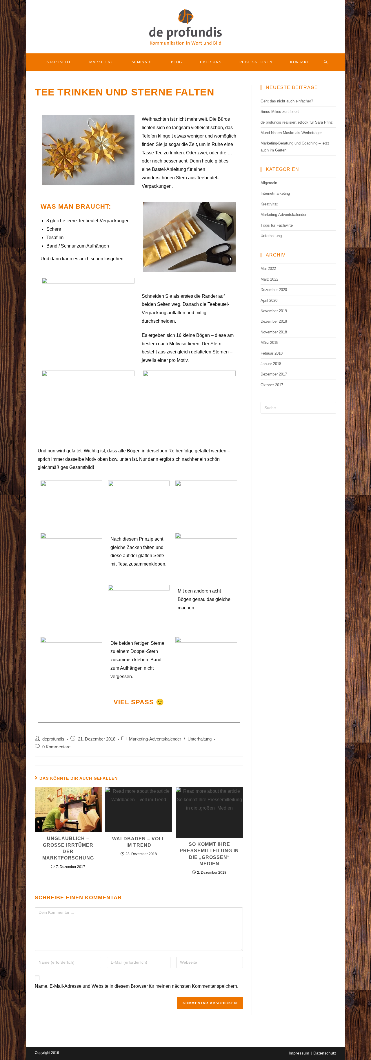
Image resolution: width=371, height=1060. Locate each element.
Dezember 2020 (274, 290)
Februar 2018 (272, 353)
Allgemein (269, 183)
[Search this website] (298, 407)
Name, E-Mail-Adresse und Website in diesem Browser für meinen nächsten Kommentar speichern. (136, 986)
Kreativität (269, 204)
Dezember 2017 (274, 374)
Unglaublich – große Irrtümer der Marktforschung (68, 848)
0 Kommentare (56, 747)
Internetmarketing (275, 193)
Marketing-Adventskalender (155, 739)
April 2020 (269, 300)
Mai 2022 (268, 268)
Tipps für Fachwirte (277, 225)
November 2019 (274, 311)
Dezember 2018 (274, 321)
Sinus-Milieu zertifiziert (280, 111)
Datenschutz (324, 1053)
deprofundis (53, 739)
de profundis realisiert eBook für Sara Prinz (297, 122)
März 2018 (269, 342)
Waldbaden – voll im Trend (138, 842)
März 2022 (269, 279)
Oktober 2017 (272, 385)
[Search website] (326, 62)
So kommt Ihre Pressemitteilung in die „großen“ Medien (209, 854)
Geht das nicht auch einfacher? (287, 101)
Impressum (299, 1053)
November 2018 (274, 332)
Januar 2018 (271, 364)
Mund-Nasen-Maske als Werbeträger (291, 133)
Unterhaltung (200, 739)
